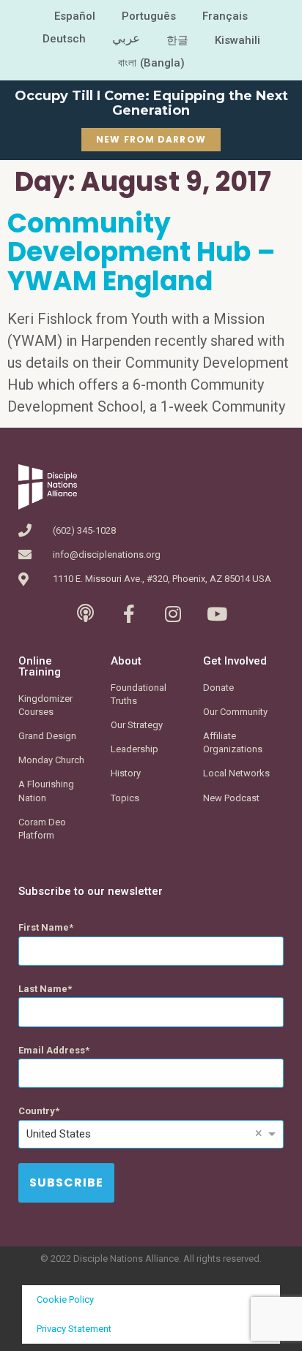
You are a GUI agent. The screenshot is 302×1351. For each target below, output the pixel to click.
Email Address (51, 1050)
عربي (126, 38)
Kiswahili (237, 40)
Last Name (42, 988)
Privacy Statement (74, 1328)
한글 (177, 40)
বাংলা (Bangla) (151, 62)
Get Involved (235, 660)
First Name (43, 927)
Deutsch (64, 38)
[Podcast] (85, 614)
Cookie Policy (65, 1299)
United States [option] (58, 1133)
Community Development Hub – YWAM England (141, 252)
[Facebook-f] (129, 614)
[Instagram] (173, 614)
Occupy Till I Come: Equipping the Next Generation (151, 103)
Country (36, 1110)
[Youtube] (217, 614)
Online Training (39, 666)
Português (149, 16)
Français (225, 16)
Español (74, 16)
